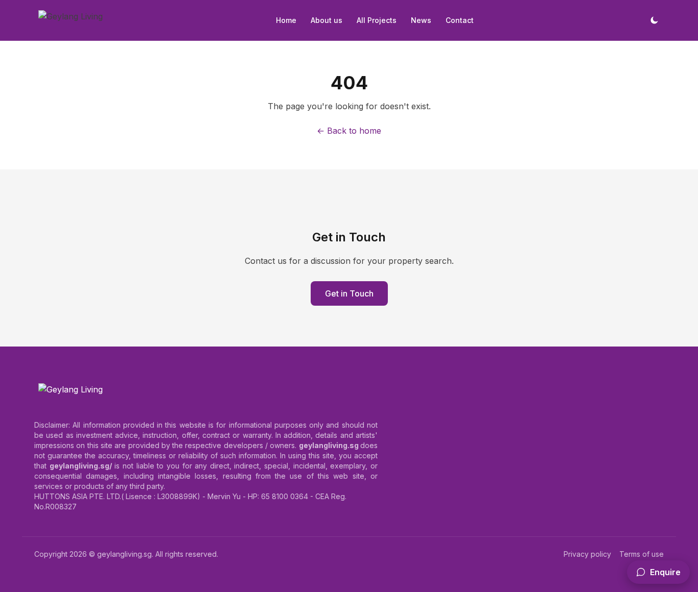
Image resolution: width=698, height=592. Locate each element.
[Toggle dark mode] (654, 20)
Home (286, 20)
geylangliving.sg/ (81, 465)
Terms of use (641, 554)
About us (326, 20)
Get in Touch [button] (349, 293)
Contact (460, 20)
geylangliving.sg (124, 554)
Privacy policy (587, 554)
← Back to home (349, 131)
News (421, 20)
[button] (658, 572)
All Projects (377, 20)
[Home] (70, 20)
